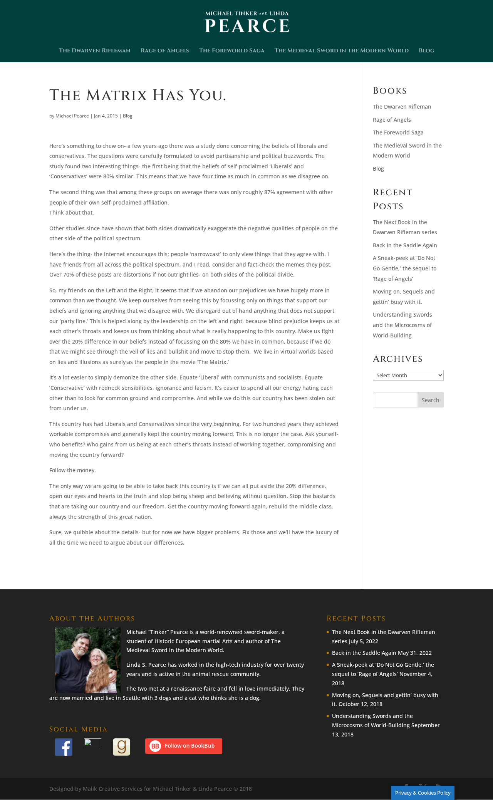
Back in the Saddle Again (405, 245)
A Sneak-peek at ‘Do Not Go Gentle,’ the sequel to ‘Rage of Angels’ (404, 268)
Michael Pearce (72, 115)
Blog (426, 51)
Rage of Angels (165, 51)
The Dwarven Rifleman (95, 51)
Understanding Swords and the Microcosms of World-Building (402, 325)
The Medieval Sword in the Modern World (342, 51)
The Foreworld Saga (232, 51)
